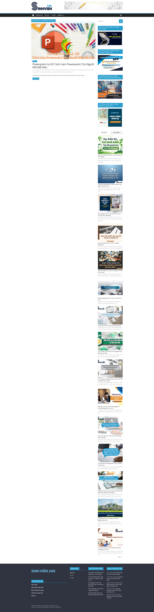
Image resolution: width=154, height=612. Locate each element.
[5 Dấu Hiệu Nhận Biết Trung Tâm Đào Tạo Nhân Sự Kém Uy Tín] (110, 165)
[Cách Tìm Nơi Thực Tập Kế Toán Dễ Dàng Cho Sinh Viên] (110, 417)
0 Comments (41, 70)
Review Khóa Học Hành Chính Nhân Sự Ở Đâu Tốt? (114, 590)
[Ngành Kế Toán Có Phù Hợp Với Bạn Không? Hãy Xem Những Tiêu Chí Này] (110, 472)
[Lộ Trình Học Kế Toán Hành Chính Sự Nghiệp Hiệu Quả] (110, 499)
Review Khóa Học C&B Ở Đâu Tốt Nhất (115, 578)
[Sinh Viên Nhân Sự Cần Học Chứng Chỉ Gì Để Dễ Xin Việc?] (110, 252)
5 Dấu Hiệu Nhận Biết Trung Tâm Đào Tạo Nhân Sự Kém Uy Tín (95, 578)
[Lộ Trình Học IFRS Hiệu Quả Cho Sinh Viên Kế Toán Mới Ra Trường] (110, 360)
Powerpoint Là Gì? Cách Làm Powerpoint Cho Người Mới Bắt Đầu (63, 65)
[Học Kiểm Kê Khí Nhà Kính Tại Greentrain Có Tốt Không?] (110, 136)
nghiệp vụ (60, 15)
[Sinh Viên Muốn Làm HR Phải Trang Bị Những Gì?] (110, 224)
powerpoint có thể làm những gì (66, 70)
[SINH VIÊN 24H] (33, 15)
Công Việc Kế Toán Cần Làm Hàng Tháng (109, 325)
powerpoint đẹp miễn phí (80, 70)
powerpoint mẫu (38, 72)
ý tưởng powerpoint (68, 72)
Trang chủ (39, 15)
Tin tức (46, 15)
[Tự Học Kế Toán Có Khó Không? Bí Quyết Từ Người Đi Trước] (110, 529)
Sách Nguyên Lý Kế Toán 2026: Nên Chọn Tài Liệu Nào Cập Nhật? (95, 584)
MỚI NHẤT (104, 132)
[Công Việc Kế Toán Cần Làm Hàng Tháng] (110, 307)
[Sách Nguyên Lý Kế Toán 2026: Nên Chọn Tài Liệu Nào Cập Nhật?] (110, 195)
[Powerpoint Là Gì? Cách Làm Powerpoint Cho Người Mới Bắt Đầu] (63, 24)
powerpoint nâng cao (47, 72)
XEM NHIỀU (116, 132)
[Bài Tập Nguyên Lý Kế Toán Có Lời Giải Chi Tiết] (110, 279)
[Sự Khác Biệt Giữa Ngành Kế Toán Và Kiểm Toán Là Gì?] (110, 444)
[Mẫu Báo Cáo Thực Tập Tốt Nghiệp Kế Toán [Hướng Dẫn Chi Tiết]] (110, 388)
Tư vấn (53, 15)
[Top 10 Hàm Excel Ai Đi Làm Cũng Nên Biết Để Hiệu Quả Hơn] (110, 332)
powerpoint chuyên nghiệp (53, 70)
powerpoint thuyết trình (58, 72)
